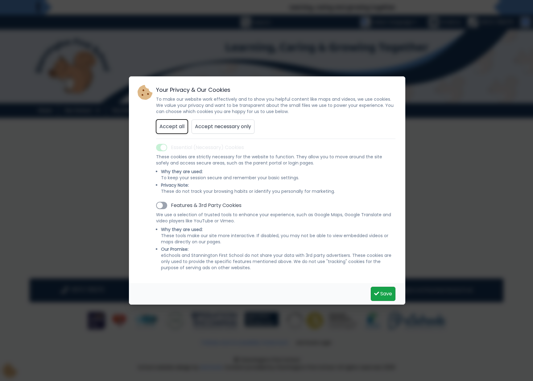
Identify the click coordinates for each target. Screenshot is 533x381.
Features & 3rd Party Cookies (206, 205)
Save (385, 293)
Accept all (171, 126)
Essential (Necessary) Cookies (207, 147)
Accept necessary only (223, 126)
